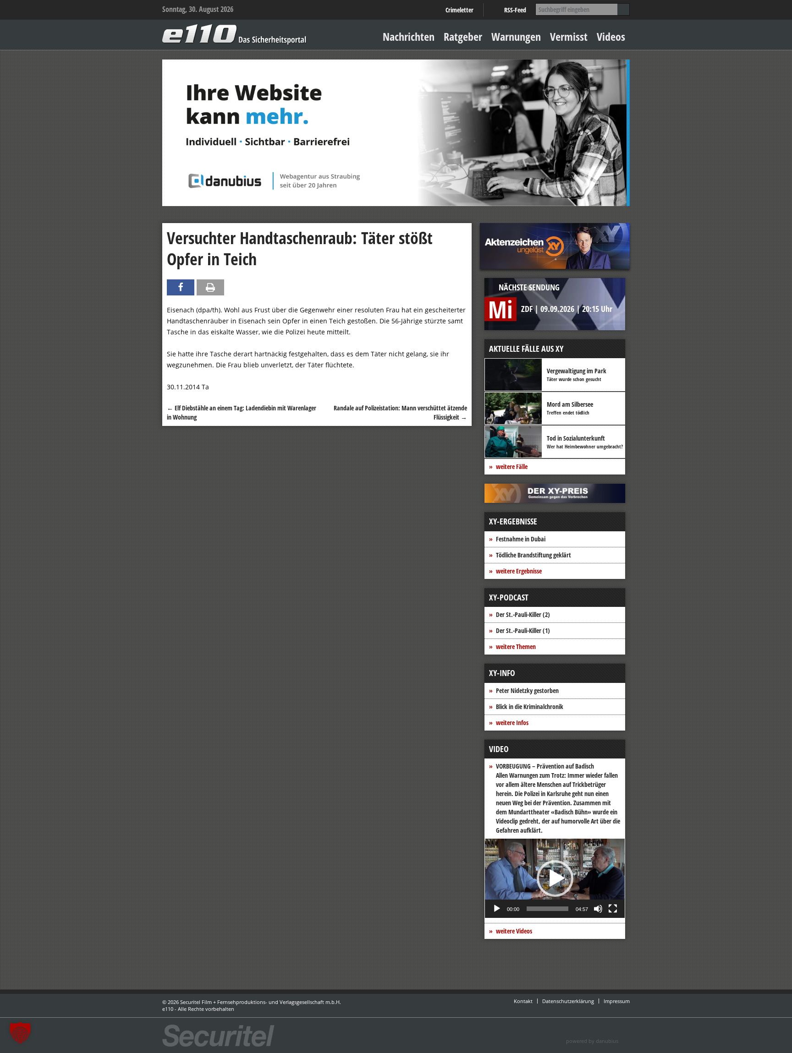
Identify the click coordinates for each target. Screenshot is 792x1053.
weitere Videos (514, 931)
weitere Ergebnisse (519, 571)
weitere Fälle (512, 466)
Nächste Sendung (529, 287)
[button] (555, 878)
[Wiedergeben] (496, 908)
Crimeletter (459, 9)
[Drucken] (210, 287)
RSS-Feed (515, 9)
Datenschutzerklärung (568, 1001)
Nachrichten (408, 36)
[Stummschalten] (598, 908)
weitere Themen (516, 646)
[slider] (547, 908)
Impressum (617, 1001)
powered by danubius (592, 1040)
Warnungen (516, 36)
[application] (555, 878)
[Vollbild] (612, 908)
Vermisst (569, 36)
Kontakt (523, 1001)
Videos (611, 36)
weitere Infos (512, 722)
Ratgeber (463, 36)
